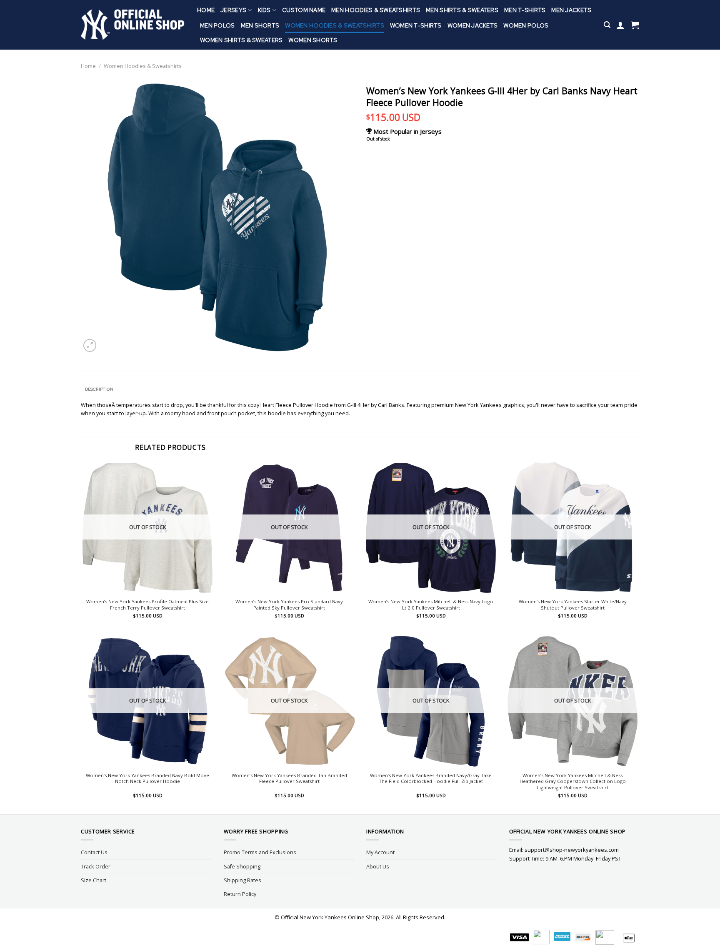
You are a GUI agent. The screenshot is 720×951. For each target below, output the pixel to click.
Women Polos (525, 25)
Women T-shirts (416, 25)
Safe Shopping (242, 866)
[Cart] (635, 25)
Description (99, 389)
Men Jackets (571, 10)
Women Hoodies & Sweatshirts (334, 25)
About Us (377, 866)
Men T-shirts (524, 10)
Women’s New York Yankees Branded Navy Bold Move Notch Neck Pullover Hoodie (147, 779)
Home (206, 10)
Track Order (95, 866)
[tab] (99, 389)
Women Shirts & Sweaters (241, 40)
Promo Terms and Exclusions (260, 852)
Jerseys (233, 10)
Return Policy (240, 894)
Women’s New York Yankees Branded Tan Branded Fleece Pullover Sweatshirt (289, 779)
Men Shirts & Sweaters (462, 10)
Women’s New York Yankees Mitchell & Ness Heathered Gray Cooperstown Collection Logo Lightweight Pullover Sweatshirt (573, 782)
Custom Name (303, 10)
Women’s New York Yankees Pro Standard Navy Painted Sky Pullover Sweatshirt (289, 605)
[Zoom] (89, 345)
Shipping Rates (242, 880)
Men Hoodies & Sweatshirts (375, 10)
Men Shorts (260, 25)
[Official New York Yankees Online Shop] (133, 25)
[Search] (607, 25)
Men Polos (217, 25)
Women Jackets (473, 25)
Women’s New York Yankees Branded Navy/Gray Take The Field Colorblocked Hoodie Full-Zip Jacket (431, 779)
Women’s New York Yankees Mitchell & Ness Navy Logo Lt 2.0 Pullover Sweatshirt (430, 605)
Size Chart (93, 880)
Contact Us (94, 852)
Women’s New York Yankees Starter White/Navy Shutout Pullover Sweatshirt (573, 605)
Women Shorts (312, 40)
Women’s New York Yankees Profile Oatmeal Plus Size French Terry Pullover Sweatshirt (147, 605)
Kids (264, 10)
